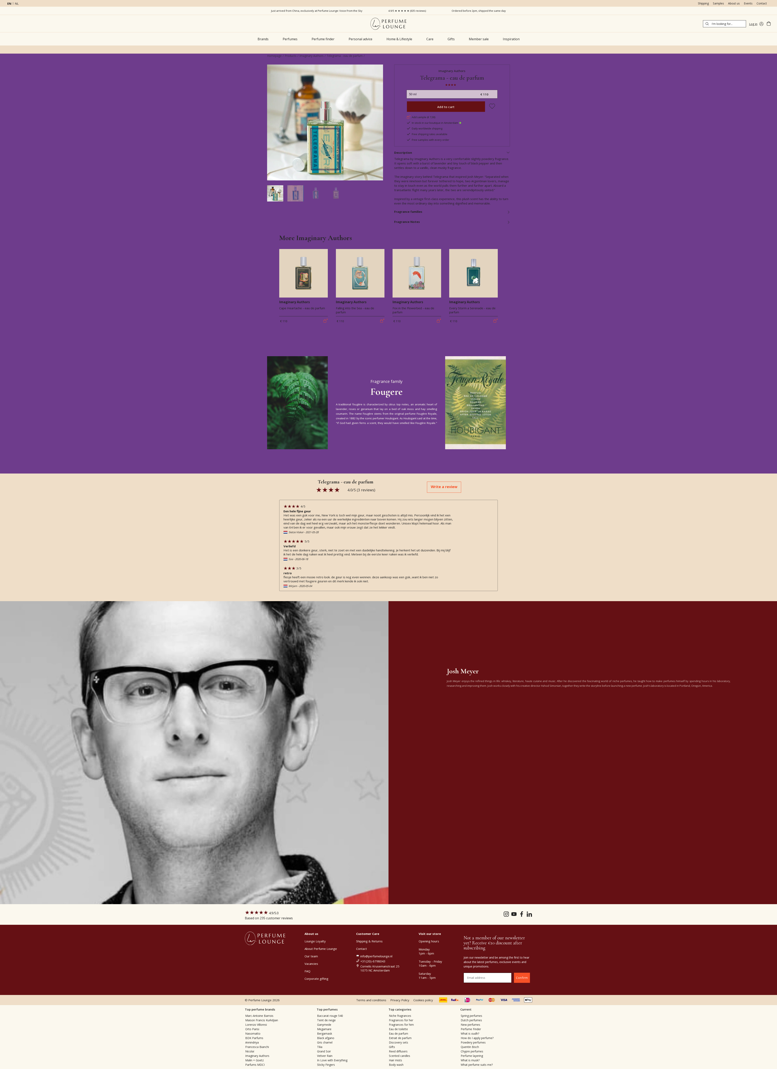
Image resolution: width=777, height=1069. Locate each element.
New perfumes (470, 1025)
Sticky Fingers (326, 1065)
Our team (311, 956)
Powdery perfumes (473, 1042)
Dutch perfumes (471, 1020)
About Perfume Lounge (321, 949)
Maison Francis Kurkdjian (261, 1020)
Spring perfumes (471, 1016)
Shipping (703, 3)
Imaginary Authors (311, 56)
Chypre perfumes (472, 1051)
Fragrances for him (401, 1025)
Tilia (319, 1047)
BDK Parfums (254, 1038)
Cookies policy (423, 1000)
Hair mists (395, 1060)
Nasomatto (252, 1033)
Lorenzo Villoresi (256, 1025)
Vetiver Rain (324, 1056)
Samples (718, 3)
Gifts (392, 1047)
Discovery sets (398, 1042)
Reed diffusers (398, 1051)
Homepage (274, 56)
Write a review (444, 486)
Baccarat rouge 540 (330, 1016)
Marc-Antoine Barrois (259, 1016)
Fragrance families (408, 212)
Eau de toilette (398, 1029)
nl (17, 3)
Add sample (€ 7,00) (423, 117)
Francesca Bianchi (257, 1047)
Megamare (324, 1029)
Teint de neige (326, 1020)
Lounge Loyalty (315, 941)
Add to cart (446, 107)
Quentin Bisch (470, 1047)
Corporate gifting (316, 979)
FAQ (307, 971)
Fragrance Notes (407, 222)
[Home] (388, 24)
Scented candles (399, 1056)
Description (403, 152)
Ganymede (324, 1025)
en (9, 3)
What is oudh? (470, 1033)
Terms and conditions (371, 1000)
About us (734, 3)
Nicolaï (249, 1051)
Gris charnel (324, 1042)
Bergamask (324, 1033)
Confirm (522, 978)
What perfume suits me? (477, 1065)
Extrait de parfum (400, 1038)
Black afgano (325, 1038)
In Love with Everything (332, 1060)
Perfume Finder (471, 1029)
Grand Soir (324, 1051)
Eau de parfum (398, 1033)
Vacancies (311, 964)
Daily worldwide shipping (427, 128)
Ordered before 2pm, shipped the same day (479, 11)
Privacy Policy (399, 1000)
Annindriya (252, 1042)
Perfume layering (472, 1056)
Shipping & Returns (369, 941)
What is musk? (470, 1060)
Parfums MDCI (255, 1065)
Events (748, 3)
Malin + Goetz (254, 1060)
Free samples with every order (430, 140)
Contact (762, 3)
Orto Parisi (252, 1029)
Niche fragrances (400, 1016)
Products (290, 56)
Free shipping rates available (429, 134)
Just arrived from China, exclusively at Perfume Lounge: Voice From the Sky (316, 11)
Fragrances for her (401, 1020)
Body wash (396, 1065)
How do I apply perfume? (477, 1038)
